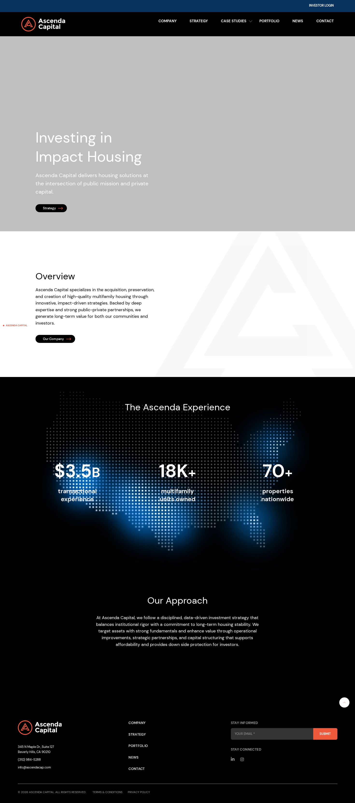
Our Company (53, 339)
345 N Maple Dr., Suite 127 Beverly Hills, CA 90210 (36, 749)
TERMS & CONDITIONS (107, 792)
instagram (242, 759)
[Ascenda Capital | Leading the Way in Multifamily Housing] (60, 24)
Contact (325, 21)
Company (167, 21)
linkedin (233, 759)
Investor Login (321, 5)
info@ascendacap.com (34, 767)
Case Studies (233, 21)
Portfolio (269, 21)
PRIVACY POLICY (139, 792)
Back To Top (344, 702)
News (297, 21)
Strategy (199, 21)
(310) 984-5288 (29, 760)
